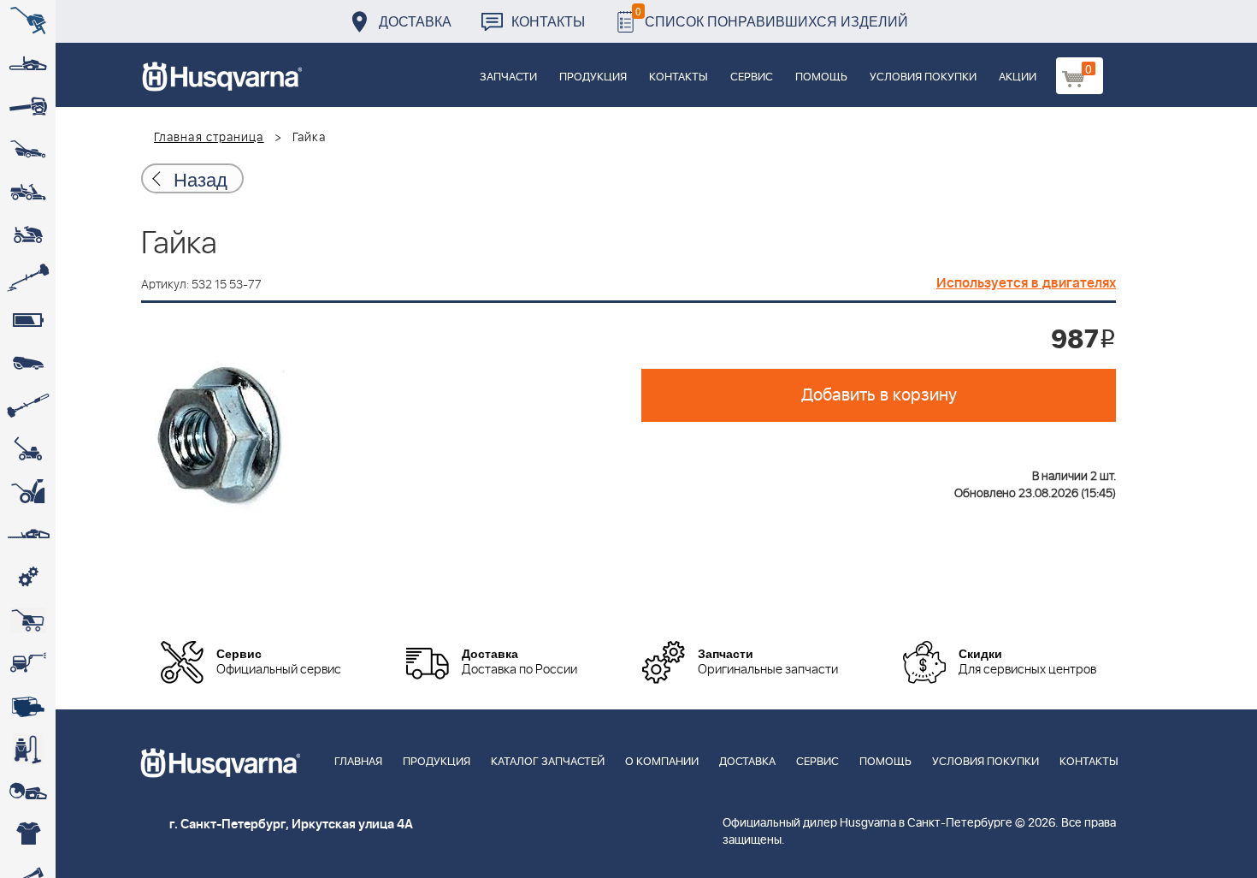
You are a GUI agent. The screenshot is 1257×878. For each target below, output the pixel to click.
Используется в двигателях (1026, 283)
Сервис (751, 77)
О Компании (662, 762)
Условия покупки (923, 77)
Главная (358, 762)
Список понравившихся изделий (771, 16)
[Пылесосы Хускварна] (28, 748)
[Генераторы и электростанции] (28, 620)
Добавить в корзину (879, 395)
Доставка (415, 21)
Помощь (821, 77)
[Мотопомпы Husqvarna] (28, 706)
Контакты (548, 21)
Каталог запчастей (548, 762)
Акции (1017, 77)
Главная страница (209, 137)
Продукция (593, 77)
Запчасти (508, 77)
